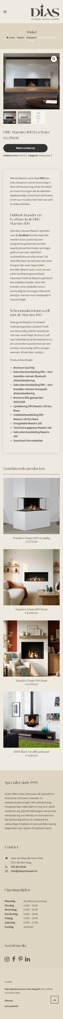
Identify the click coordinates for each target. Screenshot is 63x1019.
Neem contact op (25, 148)
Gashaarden (31, 37)
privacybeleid (11, 1006)
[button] (54, 59)
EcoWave (24, 235)
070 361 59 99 (18, 867)
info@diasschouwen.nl (24, 871)
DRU (42, 178)
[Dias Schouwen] (44, 11)
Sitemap (9, 1000)
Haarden (20, 37)
